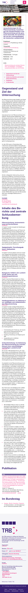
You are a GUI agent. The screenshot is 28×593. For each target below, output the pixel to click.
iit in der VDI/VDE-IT (16, 551)
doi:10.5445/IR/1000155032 (9, 493)
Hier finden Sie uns (7, 577)
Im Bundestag (10, 82)
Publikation (9, 80)
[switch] (18, 2)
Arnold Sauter (6, 42)
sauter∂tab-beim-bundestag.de (9, 204)
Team (3, 575)
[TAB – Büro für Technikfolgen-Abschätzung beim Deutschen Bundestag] (5, 2)
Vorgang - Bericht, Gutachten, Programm (14, 503)
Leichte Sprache (12, 589)
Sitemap (22, 591)
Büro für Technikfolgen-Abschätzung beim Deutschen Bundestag (12, 8)
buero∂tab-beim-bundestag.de (9, 573)
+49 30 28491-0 (5, 571)
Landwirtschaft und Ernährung (10, 47)
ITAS (8, 548)
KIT (12, 548)
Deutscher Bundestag (14, 553)
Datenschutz (7, 591)
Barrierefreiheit (15, 591)
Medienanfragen (6, 574)
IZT (7, 551)
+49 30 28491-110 (6, 202)
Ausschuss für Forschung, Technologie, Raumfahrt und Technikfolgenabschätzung (12, 558)
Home (6, 589)
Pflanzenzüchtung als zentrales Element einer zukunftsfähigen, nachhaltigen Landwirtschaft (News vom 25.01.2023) (14, 67)
